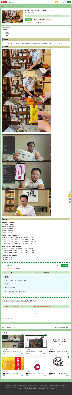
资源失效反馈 (38, 22)
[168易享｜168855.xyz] (4, 2)
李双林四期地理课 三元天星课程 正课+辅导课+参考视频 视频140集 (35, 351)
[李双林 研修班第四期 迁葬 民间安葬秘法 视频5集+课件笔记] (13, 341)
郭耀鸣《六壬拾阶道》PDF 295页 (9, 327)
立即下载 (28, 19)
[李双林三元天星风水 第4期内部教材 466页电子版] (59, 363)
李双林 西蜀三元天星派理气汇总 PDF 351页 (35, 373)
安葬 (55, 43)
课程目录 (7, 35)
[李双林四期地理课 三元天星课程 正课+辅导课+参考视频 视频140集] (36, 341)
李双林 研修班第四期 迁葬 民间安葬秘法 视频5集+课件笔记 (12, 351)
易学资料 (11, 2)
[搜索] (60, 2)
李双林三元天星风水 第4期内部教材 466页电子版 (59, 373)
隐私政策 (52, 388)
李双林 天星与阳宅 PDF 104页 (58, 351)
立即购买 (65, 265)
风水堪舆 (28, 12)
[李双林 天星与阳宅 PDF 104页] (59, 341)
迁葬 (9, 43)
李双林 (3, 43)
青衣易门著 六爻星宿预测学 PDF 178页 (61, 327)
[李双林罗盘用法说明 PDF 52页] (13, 363)
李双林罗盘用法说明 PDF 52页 (12, 373)
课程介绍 (7, 32)
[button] (8, 29)
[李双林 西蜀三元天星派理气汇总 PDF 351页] (36, 363)
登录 (50, 19)
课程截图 (7, 33)
